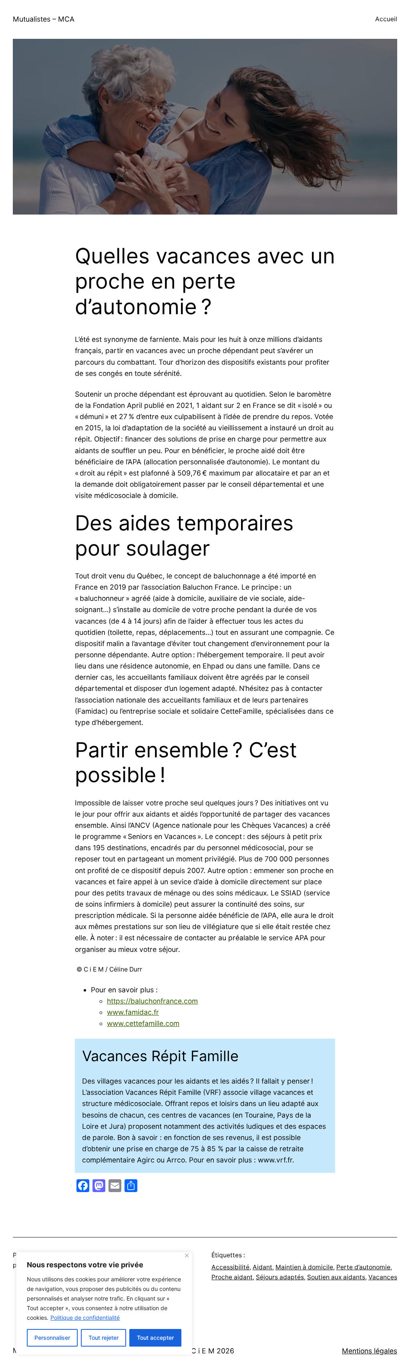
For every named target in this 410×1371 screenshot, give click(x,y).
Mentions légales (369, 1351)
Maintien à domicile (304, 1267)
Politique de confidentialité (85, 1317)
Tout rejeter (103, 1337)
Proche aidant (232, 1277)
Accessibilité (230, 1267)
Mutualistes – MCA (43, 19)
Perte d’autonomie (363, 1267)
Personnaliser (52, 1337)
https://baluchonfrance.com (152, 1001)
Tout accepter (155, 1337)
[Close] (187, 1255)
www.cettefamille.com (143, 1023)
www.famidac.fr (133, 1012)
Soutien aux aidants (336, 1277)
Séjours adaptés (280, 1277)
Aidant (262, 1267)
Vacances (382, 1277)
